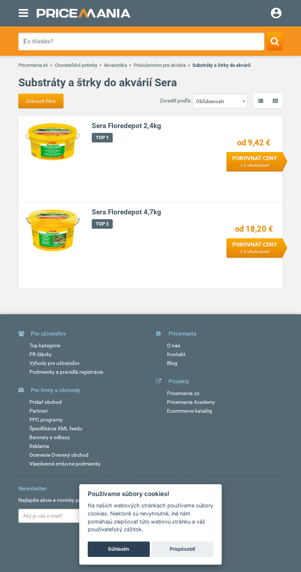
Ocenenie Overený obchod (58, 455)
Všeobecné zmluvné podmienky (65, 464)
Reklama (39, 446)
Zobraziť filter (41, 101)
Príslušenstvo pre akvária (160, 65)
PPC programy (46, 420)
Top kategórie (44, 345)
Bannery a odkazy (49, 437)
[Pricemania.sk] (83, 13)
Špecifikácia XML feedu (55, 428)
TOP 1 (102, 137)
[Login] (276, 14)
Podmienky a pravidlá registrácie (66, 372)
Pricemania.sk (33, 65)
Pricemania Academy (191, 402)
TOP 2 (102, 224)
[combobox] (220, 101)
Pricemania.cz (183, 393)
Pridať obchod (45, 402)
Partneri (38, 411)
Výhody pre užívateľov (54, 363)
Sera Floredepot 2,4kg (126, 126)
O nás (173, 345)
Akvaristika (115, 65)
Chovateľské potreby (76, 65)
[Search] (275, 41)
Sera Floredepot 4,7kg (126, 212)
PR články (40, 354)
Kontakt (176, 354)
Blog (172, 363)
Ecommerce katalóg (189, 411)
